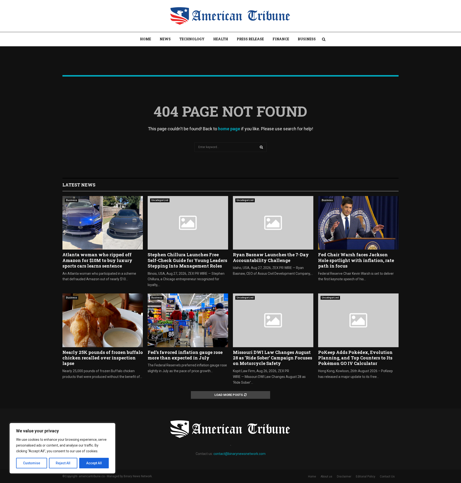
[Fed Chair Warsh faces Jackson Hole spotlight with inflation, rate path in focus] (358, 223)
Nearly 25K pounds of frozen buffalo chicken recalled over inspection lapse (102, 357)
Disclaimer (344, 476)
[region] (62, 448)
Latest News (78, 185)
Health (220, 39)
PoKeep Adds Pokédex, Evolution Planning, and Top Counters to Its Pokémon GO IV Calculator (355, 357)
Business (307, 39)
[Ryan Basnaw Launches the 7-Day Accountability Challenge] (273, 223)
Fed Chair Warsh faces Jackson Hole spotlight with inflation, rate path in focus (356, 260)
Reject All (63, 463)
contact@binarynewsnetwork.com (239, 454)
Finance (281, 39)
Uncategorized (159, 200)
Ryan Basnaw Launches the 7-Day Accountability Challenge (271, 257)
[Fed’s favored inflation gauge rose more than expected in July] (188, 320)
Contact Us (387, 476)
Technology (192, 39)
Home (145, 39)
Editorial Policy (365, 476)
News (165, 39)
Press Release (250, 39)
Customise (31, 463)
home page (229, 128)
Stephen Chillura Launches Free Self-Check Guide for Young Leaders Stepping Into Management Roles (187, 260)
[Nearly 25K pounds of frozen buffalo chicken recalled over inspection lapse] (102, 320)
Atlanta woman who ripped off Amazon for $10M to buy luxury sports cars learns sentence (97, 260)
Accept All (94, 463)
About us (326, 476)
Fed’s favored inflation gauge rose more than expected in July (185, 355)
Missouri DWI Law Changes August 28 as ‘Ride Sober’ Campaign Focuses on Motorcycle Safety (272, 357)
